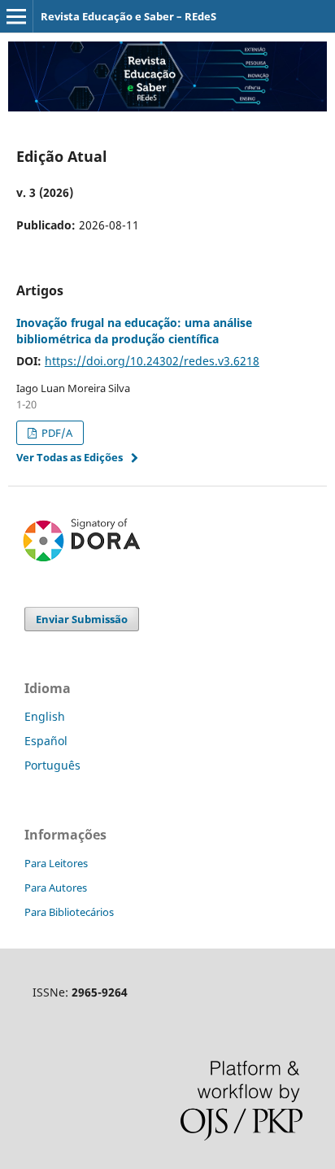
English (44, 716)
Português (52, 765)
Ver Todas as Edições (69, 457)
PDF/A (55, 432)
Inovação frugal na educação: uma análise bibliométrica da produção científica (134, 331)
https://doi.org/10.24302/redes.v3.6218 (152, 361)
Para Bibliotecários (69, 912)
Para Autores (55, 887)
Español (45, 740)
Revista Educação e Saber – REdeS (128, 16)
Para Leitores (56, 863)
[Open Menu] (16, 16)
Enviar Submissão (82, 619)
